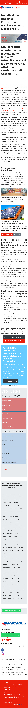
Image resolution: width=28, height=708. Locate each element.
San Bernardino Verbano (13, 516)
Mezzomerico (16, 598)
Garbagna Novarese (20, 589)
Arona (23, 541)
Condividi (6, 682)
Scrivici (17, 234)
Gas (3, 409)
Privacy (13, 700)
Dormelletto (5, 564)
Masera (4, 513)
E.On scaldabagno (8, 427)
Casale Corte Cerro (7, 502)
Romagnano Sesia (19, 553)
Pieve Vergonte (6, 505)
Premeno (17, 530)
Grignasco (5, 553)
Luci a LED (6, 458)
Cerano (15, 547)
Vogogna (21, 508)
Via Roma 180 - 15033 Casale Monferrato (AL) (13, 669)
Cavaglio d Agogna (7, 598)
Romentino (21, 547)
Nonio (9, 527)
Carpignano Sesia (6, 567)
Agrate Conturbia (15, 584)
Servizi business (7, 436)
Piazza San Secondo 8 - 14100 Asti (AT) (12, 672)
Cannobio (22, 496)
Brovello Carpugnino (7, 533)
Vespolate (23, 570)
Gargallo (17, 578)
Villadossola (14, 496)
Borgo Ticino (12, 550)
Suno (4, 561)
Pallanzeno (17, 522)
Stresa (4, 499)
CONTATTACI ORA (10, 381)
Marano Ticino (6, 584)
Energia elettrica (7, 405)
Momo (18, 564)
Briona (22, 598)
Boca (10, 595)
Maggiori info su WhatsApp (12, 610)
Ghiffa (13, 505)
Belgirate (12, 539)
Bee (23, 527)
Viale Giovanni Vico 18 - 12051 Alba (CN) (11, 664)
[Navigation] (25, 7)
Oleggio (4, 544)
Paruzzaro (16, 570)
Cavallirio (12, 592)
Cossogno (16, 533)
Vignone (11, 522)
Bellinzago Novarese (7, 547)
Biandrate (5, 595)
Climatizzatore (7, 418)
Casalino (23, 584)
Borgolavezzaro (6, 572)
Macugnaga (5, 539)
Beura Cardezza (11, 513)
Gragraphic (21, 704)
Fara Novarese (6, 575)
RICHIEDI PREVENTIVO (15, 341)
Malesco (19, 513)
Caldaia (4, 422)
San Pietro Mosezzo (15, 575)
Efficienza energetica (9, 462)
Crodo (4, 516)
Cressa (17, 581)
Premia (20, 536)
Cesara (15, 536)
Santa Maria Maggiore (7, 519)
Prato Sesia (5, 578)
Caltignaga (12, 564)
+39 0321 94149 (7, 3)
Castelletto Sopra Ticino (19, 544)
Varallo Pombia (20, 550)
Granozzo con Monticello (8, 589)
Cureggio (20, 561)
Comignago (16, 595)
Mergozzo (19, 505)
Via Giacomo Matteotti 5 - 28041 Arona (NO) (13, 659)
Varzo (4, 508)
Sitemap (7, 700)
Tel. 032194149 (7, 234)
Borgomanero (5, 541)
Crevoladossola (16, 499)
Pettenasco (5, 592)
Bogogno (18, 592)
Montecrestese (18, 519)
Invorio (11, 553)
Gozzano (5, 550)
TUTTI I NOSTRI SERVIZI (14, 337)
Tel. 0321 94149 (6, 629)
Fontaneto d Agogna (11, 561)
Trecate (12, 541)
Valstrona (5, 522)
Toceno (4, 530)
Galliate (18, 541)
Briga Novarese (18, 558)
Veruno (11, 578)
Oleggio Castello (15, 572)
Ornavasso (15, 502)
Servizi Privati (6, 401)
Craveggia (10, 530)
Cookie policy (8, 702)
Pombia (4, 570)
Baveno (9, 499)
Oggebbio (15, 527)
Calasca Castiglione (7, 536)
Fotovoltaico (6, 414)
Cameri (10, 544)
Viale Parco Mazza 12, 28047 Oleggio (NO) (12, 646)
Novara (17, 539)
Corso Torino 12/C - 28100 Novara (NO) (11, 662)
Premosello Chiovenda (12, 508)
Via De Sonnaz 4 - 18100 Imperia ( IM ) (11, 667)
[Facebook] (24, 80)
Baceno (4, 527)
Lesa (19, 567)
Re (20, 527)
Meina (14, 567)
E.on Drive (5, 453)
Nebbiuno (5, 581)
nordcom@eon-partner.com (20, 3)
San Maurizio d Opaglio (8, 558)
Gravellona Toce (6, 496)
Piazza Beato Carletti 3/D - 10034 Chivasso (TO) (14, 674)
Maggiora (11, 581)
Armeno (10, 570)
